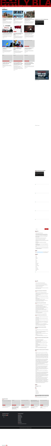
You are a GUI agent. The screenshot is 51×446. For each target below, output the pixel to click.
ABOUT (3, 6)
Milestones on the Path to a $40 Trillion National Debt (41, 292)
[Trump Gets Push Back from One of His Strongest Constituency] (29, 43)
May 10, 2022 (6, 49)
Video (36, 270)
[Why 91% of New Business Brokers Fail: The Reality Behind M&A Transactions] (25, 403)
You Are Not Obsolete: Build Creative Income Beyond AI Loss (42, 321)
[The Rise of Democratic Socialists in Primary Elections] (34, 403)
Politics (20, 46)
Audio (14, 46)
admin (3, 49)
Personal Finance (37, 265)
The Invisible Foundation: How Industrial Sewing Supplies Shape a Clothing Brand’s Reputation (42, 248)
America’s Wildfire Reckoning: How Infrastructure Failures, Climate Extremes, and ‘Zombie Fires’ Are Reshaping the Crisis (42, 234)
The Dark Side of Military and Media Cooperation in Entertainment (29, 33)
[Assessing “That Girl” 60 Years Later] (6, 403)
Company (36, 258)
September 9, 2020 (17, 50)
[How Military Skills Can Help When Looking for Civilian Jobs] (7, 58)
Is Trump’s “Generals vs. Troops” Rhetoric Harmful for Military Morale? (18, 49)
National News (4, 31)
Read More (3, 52)
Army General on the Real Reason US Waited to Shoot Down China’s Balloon (18, 34)
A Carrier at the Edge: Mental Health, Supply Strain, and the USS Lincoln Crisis (42, 240)
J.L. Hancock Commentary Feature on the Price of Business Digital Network (7, 33)
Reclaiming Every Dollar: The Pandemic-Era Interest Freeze (41, 335)
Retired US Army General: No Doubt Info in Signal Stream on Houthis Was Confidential (7, 19)
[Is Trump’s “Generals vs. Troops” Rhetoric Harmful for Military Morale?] (18, 43)
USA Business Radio (45, 337)
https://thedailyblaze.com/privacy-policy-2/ (22, 423)
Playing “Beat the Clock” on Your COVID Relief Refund (41, 323)
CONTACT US (5, 6)
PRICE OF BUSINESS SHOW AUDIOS (27, 6)
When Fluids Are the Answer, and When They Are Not (41, 309)
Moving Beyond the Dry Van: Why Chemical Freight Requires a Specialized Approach (42, 244)
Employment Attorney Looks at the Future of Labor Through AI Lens (42, 246)
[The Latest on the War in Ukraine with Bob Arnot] (7, 43)
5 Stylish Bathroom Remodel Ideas (39, 286)
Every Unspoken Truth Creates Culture (39, 339)
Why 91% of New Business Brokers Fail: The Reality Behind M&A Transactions (41, 236)
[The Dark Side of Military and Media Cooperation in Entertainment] (29, 28)
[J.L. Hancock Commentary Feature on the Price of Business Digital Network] (7, 28)
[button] (48, 6)
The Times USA (44, 302)
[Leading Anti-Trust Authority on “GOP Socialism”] (44, 403)
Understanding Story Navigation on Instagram (40, 299)
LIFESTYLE (9, 6)
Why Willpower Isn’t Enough (38, 332)
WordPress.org (37, 393)
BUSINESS (16, 6)
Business (16, 46)
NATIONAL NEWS (20, 6)
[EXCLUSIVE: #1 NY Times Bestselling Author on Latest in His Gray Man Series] (18, 14)
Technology (7, 31)
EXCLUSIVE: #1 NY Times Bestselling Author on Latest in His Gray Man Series (18, 19)
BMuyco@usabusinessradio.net (40, 252)
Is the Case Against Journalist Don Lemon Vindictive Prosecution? (41, 242)
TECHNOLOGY (12, 6)
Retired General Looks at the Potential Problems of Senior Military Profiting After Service (29, 19)
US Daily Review (44, 290)
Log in (36, 389)
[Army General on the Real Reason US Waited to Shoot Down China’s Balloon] (18, 28)
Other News (37, 264)
